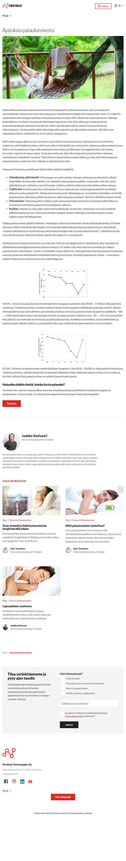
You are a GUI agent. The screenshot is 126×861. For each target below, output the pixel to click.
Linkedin (22, 782)
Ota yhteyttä (63, 796)
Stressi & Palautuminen (20, 520)
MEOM (89, 813)
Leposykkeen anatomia (17, 606)
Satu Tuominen (17, 548)
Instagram (14, 782)
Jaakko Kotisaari (34, 436)
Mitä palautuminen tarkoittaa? (85, 525)
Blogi (4, 652)
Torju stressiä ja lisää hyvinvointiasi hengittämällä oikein (24, 527)
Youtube (30, 782)
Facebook (6, 782)
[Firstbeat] (12, 5)
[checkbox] (89, 686)
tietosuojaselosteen (74, 716)
